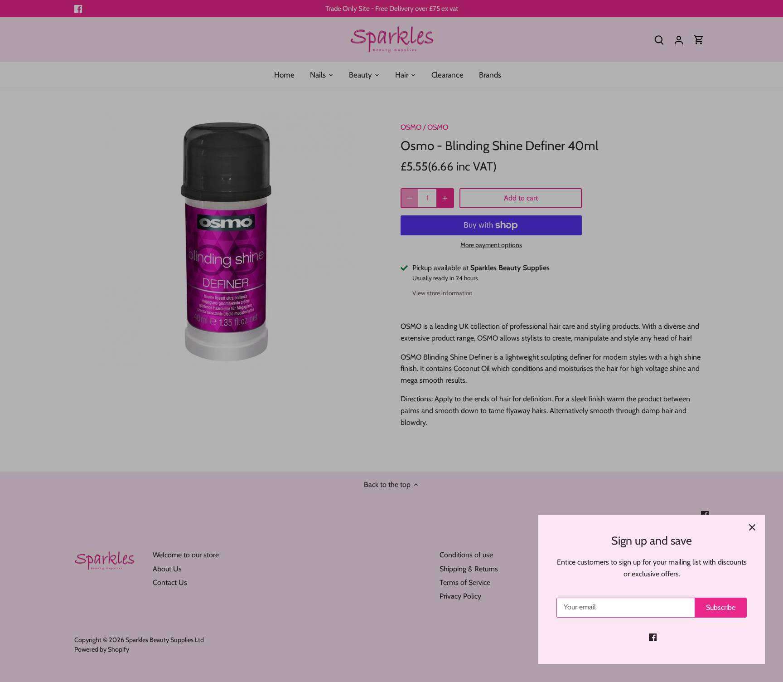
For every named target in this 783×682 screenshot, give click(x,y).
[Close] (752, 527)
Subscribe (720, 607)
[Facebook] (653, 637)
